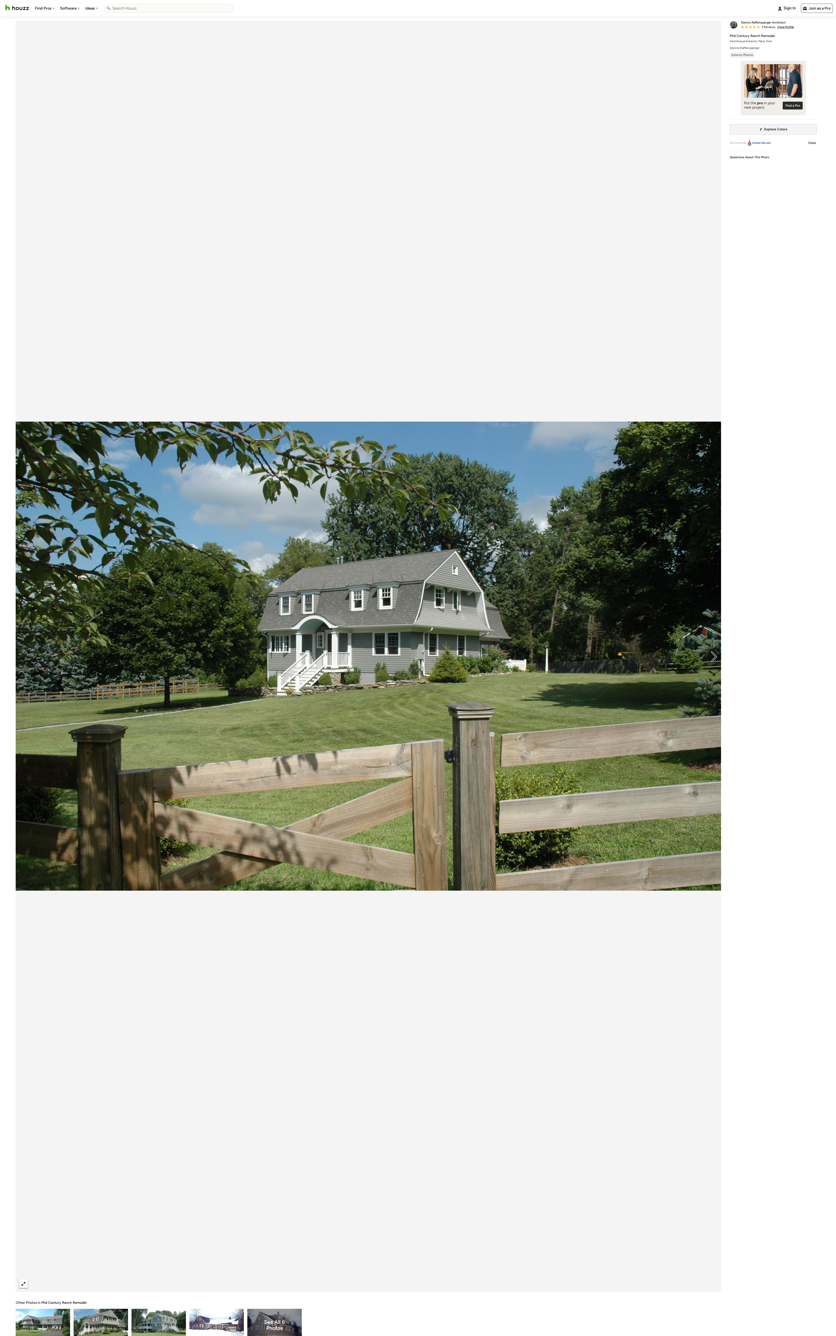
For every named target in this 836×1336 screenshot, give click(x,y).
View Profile (785, 27)
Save (382, 1283)
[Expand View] (23, 1283)
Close (812, 143)
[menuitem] (44, 8)
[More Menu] (713, 1283)
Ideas (90, 8)
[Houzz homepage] (16, 7)
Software (68, 8)
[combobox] (168, 8)
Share (360, 1283)
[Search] (108, 8)
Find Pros (43, 8)
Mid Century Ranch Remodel (64, 1303)
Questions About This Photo (749, 157)
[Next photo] (714, 656)
